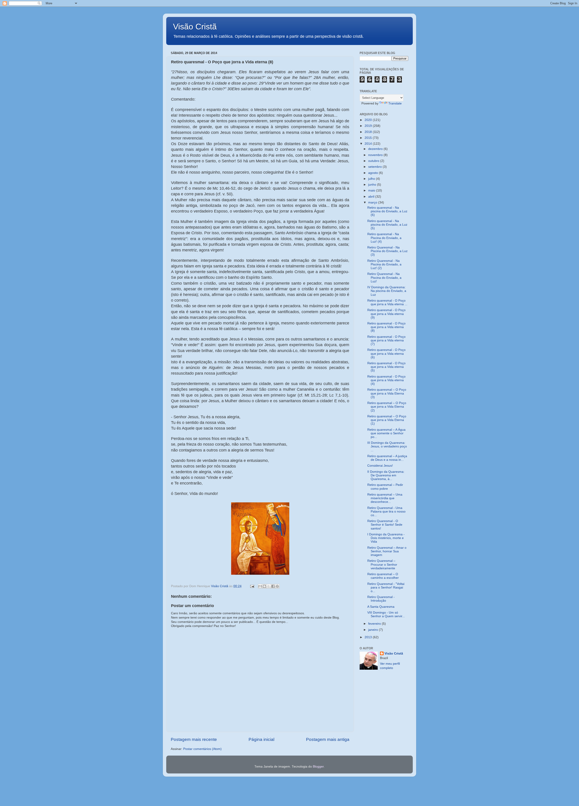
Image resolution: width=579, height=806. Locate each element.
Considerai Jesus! (380, 465)
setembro (375, 166)
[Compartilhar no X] (268, 586)
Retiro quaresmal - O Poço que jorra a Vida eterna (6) (386, 353)
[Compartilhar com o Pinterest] (277, 586)
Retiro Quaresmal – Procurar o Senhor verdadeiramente (382, 564)
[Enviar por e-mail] (260, 586)
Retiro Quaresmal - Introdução (381, 598)
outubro (374, 161)
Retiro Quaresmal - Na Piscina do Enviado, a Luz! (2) (384, 264)
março (373, 202)
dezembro (376, 149)
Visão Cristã (195, 26)
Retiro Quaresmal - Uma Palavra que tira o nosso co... (386, 511)
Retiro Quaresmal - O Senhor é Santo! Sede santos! (384, 524)
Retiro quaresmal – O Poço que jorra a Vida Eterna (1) (386, 420)
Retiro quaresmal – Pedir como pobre (385, 486)
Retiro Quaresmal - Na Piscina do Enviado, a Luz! (384, 277)
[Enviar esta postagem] (252, 586)
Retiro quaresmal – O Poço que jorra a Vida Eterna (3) (386, 393)
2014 (369, 143)
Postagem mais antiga (327, 739)
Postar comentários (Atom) (202, 749)
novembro (376, 155)
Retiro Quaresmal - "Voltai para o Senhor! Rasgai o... (385, 587)
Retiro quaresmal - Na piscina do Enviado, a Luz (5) (387, 224)
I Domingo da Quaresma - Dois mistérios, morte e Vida (386, 538)
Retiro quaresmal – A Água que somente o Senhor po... (386, 433)
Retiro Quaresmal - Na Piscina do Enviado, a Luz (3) (387, 251)
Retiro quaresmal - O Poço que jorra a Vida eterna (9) (386, 313)
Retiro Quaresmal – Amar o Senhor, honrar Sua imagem (386, 551)
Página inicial (261, 739)
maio (372, 190)
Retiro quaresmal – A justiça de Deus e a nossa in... (387, 457)
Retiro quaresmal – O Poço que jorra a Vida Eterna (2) (386, 406)
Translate (395, 103)
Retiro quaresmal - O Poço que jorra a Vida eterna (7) (386, 340)
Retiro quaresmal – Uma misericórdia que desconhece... (384, 498)
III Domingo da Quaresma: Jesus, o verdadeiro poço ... (387, 446)
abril (371, 196)
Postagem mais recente (194, 739)
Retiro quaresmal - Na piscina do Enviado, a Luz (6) (387, 211)
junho (372, 184)
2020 (369, 120)
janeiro (373, 629)
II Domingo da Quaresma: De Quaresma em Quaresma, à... (385, 475)
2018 (369, 132)
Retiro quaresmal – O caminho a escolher (383, 575)
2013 (369, 637)
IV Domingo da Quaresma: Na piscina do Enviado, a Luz (386, 291)
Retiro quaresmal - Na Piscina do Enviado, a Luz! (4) (384, 237)
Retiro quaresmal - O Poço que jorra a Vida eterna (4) (386, 380)
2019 (369, 126)
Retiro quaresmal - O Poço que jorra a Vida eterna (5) (386, 367)
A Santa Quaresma (380, 606)
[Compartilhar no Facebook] (273, 586)
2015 (369, 137)
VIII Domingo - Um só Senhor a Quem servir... (386, 614)
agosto (373, 173)
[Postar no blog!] (264, 586)
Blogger (318, 766)
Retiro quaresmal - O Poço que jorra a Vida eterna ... (387, 302)
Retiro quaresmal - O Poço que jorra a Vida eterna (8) (386, 327)
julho (372, 178)
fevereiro (375, 623)
